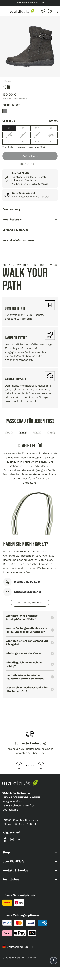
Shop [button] (6, 852)
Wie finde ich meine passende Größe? (23, 147)
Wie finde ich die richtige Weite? (29, 184)
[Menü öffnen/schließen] (3, 11)
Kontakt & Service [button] (15, 870)
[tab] (9, 433)
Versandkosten (20, 98)
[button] (53, 960)
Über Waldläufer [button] (14, 861)
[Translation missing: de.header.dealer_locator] (43, 11)
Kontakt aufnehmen (30, 602)
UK (56, 120)
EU (51, 120)
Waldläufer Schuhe (24, 957)
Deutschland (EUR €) (20, 946)
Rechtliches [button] (10, 879)
